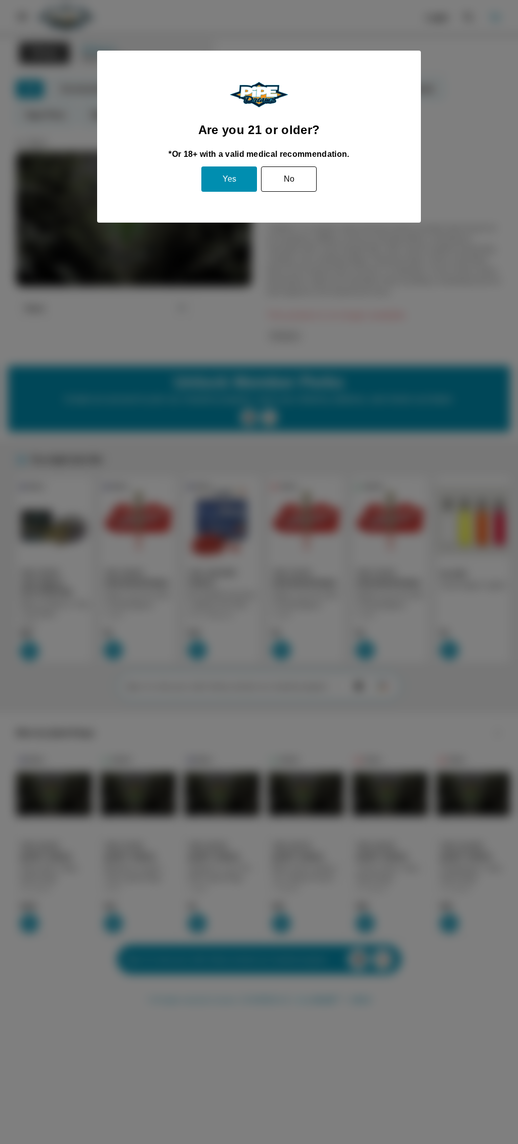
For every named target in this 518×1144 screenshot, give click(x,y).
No (289, 179)
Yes (229, 179)
